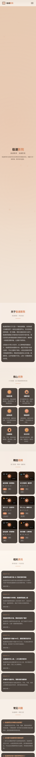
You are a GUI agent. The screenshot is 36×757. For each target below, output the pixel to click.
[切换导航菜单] (32, 3)
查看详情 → (6, 586)
